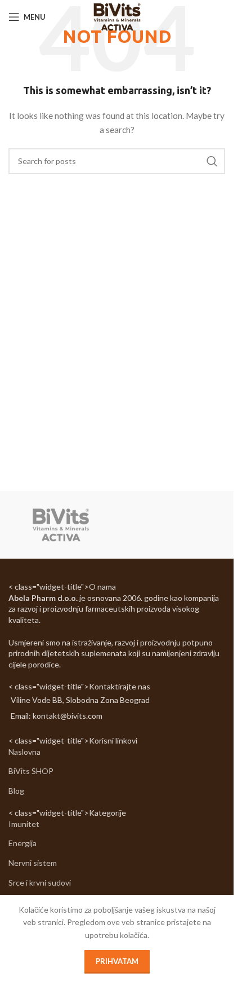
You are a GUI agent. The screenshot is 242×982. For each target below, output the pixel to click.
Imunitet (23, 824)
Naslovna (24, 752)
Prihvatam (117, 961)
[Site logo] (117, 16)
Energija (22, 843)
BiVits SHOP (30, 771)
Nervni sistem (32, 863)
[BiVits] (61, 525)
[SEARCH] (212, 161)
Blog (16, 790)
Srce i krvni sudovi (39, 882)
